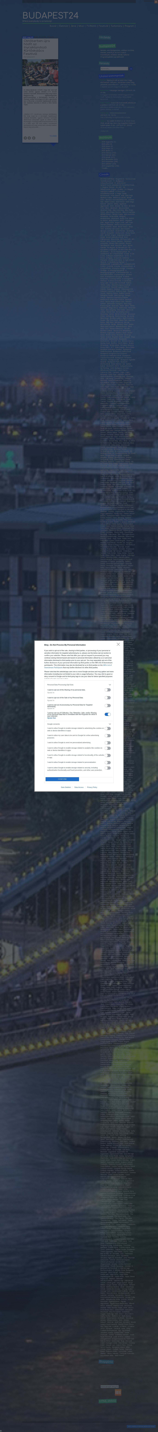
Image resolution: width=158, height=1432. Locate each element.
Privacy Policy (92, 787)
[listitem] (79, 685)
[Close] (119, 645)
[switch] (108, 689)
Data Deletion (66, 787)
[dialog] (79, 716)
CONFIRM (62, 779)
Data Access (79, 787)
